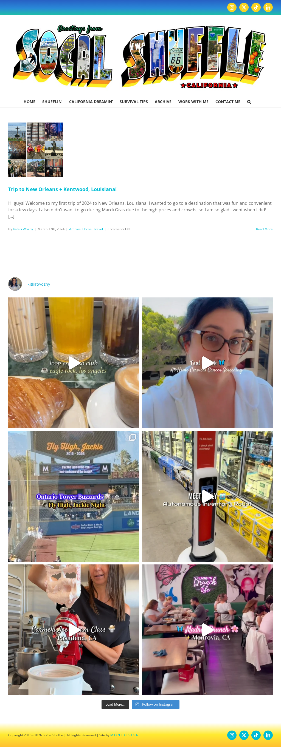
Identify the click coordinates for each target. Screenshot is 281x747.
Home (87, 229)
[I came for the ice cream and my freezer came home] (73, 629)
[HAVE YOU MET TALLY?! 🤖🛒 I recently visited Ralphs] (207, 496)
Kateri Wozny (23, 229)
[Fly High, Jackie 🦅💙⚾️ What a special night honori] (73, 496)
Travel (98, 229)
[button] (249, 101)
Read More (264, 229)
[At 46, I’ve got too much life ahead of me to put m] (207, 362)
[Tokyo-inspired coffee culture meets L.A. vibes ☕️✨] (73, 362)
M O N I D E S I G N (124, 735)
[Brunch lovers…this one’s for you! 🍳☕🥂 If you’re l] (207, 629)
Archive (75, 229)
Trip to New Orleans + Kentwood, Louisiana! (62, 189)
